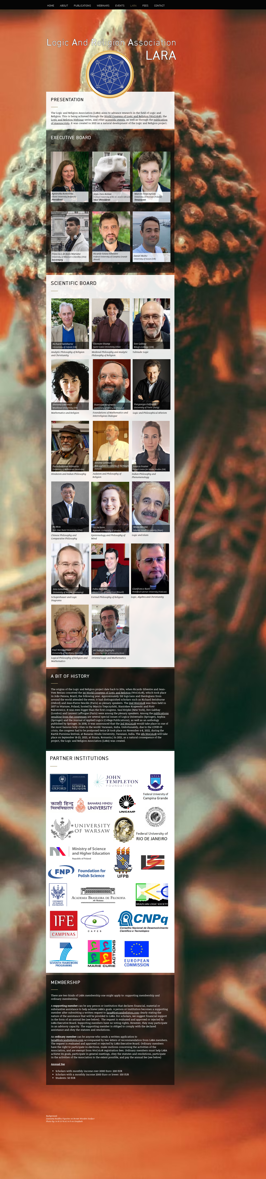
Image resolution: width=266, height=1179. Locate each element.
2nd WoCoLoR (137, 703)
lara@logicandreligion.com (123, 1012)
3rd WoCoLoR (128, 723)
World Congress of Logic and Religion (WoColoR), (133, 116)
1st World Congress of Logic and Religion (107, 692)
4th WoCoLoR (149, 734)
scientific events (115, 119)
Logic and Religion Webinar (67, 119)
